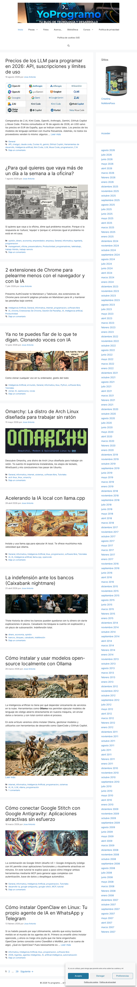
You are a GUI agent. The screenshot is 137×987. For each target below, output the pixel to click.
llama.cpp (37, 557)
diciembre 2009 (109, 809)
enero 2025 (107, 236)
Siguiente (26, 971)
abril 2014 (106, 641)
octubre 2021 (108, 377)
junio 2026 (107, 159)
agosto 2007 (108, 913)
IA (63, 311)
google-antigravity (29, 886)
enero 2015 (107, 618)
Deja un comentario (17, 150)
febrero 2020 (108, 445)
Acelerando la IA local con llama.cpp (45, 498)
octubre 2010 (108, 777)
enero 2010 (107, 804)
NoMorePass (108, 103)
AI (9, 311)
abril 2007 (106, 922)
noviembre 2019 (110, 459)
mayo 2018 (107, 513)
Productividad (49, 246)
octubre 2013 (108, 663)
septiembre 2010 (110, 782)
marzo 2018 (107, 522)
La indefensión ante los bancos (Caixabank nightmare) (39, 580)
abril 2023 (106, 318)
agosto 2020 (108, 418)
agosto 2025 (108, 204)
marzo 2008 (107, 886)
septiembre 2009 (110, 822)
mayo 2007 (107, 918)
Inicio (20, 29)
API (10, 144)
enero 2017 (107, 559)
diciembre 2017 (109, 527)
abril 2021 (106, 391)
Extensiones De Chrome (30, 311)
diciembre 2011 (109, 732)
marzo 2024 (107, 277)
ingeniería (78, 240)
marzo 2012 (107, 718)
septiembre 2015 (110, 595)
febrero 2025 (108, 232)
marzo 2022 (107, 363)
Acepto (78, 976)
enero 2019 (107, 486)
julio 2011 (106, 750)
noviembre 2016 (110, 563)
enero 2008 (107, 895)
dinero (19, 240)
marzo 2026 (107, 173)
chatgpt (16, 144)
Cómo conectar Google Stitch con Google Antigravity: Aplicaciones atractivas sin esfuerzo (42, 813)
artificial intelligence (53, 955)
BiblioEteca (72, 29)
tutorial (60, 886)
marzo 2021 (107, 395)
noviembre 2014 (110, 627)
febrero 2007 (108, 931)
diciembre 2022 (109, 336)
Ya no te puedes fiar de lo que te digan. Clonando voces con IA (41, 337)
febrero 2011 (108, 759)
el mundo (31, 385)
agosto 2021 (108, 382)
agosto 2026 (108, 150)
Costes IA (37, 144)
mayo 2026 (107, 164)
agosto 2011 (107, 745)
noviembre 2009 (110, 813)
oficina (24, 246)
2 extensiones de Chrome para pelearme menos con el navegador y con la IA (45, 275)
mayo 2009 (107, 836)
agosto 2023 (108, 304)
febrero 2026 (108, 177)
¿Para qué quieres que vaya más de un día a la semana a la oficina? (44, 170)
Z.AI (76, 147)
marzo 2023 (107, 323)
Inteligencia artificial (24, 147)
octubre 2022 (108, 345)
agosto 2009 (108, 827)
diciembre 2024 (109, 241)
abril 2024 (106, 273)
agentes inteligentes (32, 955)
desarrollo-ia (14, 886)
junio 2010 (106, 791)
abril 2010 (106, 800)
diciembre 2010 (109, 768)
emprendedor (39, 240)
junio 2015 (106, 604)
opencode (47, 557)
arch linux (12, 477)
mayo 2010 (107, 795)
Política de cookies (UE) (68, 37)
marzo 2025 (107, 227)
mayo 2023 (107, 313)
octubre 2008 (108, 859)
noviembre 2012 (110, 691)
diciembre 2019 (109, 454)
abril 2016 (106, 577)
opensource (23, 391)
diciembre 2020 (109, 409)
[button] (68, 46)
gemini (46, 144)
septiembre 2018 (110, 500)
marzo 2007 (107, 927)
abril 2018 (106, 518)
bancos (11, 637)
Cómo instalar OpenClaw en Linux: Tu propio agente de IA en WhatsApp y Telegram (46, 912)
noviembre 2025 (110, 191)
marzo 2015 (107, 609)
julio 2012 (106, 704)
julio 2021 (106, 386)
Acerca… (58, 29)
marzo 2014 (107, 645)
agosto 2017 (108, 541)
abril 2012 (106, 713)
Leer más (56, 134)
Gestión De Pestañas (51, 311)
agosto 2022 (108, 350)
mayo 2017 (107, 545)
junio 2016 (106, 572)
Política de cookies (91, 982)
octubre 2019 (108, 463)
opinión (11, 240)
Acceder (105, 133)
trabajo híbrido (11, 249)
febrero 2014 (108, 650)
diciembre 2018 (109, 491)
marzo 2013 (107, 672)
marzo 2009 (107, 845)
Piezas (31, 29)
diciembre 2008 (109, 850)
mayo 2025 (107, 218)
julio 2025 (106, 209)
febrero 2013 (108, 677)
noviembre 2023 (110, 291)
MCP (54, 886)
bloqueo (20, 637)
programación (32, 787)
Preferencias (122, 976)
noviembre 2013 (110, 659)
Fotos (46, 29)
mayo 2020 (107, 432)
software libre (74, 308)
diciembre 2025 (109, 186)
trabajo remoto (26, 249)
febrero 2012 (108, 722)
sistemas (39, 474)
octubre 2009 (108, 818)
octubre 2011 (108, 741)
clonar (11, 391)
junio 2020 (107, 427)
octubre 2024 (108, 250)
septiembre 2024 (110, 254)
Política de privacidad (108, 982)
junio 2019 (106, 473)
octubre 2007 (108, 904)
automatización (70, 955)
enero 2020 (107, 450)
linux (58, 385)
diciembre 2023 (109, 286)
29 (17, 971)
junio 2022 (107, 354)
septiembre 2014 (110, 636)
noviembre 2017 (110, 532)
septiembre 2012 (110, 700)
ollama (22, 787)
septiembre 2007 (110, 909)
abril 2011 (106, 754)
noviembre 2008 (110, 854)
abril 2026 (106, 168)
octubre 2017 (108, 536)
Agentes (18, 955)
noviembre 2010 (110, 772)
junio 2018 (106, 509)
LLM (46, 147)
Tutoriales (9, 388)
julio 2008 (106, 872)
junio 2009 (107, 831)
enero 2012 (107, 727)
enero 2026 (107, 182)
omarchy (27, 477)
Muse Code (54, 147)
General (11, 141)
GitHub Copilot (56, 144)
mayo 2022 (107, 359)
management (14, 246)
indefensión (40, 637)
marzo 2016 (107, 582)
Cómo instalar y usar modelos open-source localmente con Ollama (45, 660)
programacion (67, 147)
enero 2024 (107, 282)
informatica (68, 240)
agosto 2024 (108, 259)
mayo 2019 (107, 477)
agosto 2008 (108, 868)
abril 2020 (106, 436)
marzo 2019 (107, 482)
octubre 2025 (108, 195)
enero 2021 (107, 404)
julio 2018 (106, 504)
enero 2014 (107, 654)
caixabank (29, 637)
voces (32, 391)
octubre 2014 (108, 632)
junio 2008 (107, 877)
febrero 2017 (108, 554)
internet (49, 308)
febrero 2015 (108, 613)
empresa (50, 240)
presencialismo (35, 246)
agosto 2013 (108, 668)
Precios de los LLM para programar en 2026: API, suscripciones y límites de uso (45, 66)
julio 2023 (106, 309)
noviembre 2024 (110, 245)
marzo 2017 (107, 550)
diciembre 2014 (109, 622)
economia (27, 240)
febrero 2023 (108, 327)
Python (64, 385)
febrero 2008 (108, 891)
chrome (14, 311)
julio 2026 (106, 154)
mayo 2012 (107, 709)
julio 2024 (106, 263)
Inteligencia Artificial (17, 308)
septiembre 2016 (110, 568)
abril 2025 (106, 223)
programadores (63, 246)
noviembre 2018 (110, 495)
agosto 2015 (108, 600)
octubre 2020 (108, 413)
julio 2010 (106, 786)
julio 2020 (106, 423)
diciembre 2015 (109, 586)
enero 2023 (107, 332)
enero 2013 (107, 682)
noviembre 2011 (109, 736)
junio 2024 (107, 268)
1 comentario (14, 790)
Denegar (100, 976)
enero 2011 (107, 763)
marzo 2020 (107, 441)
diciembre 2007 (109, 900)
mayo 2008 (107, 881)
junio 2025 (107, 214)
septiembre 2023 (110, 300)
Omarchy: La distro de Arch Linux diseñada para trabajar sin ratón (42, 414)
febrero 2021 (108, 400)
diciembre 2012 (109, 686)
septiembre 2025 (110, 200)
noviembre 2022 (110, 341)
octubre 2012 (108, 695)
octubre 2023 (108, 295)
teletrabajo (76, 246)
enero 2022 (107, 368)
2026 (10, 955)
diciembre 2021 (109, 373)
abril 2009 (106, 841)
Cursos (86, 29)
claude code (26, 144)
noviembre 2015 (110, 591)
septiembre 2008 (110, 863)
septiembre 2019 (110, 468)
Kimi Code (38, 147)
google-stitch (45, 886)
